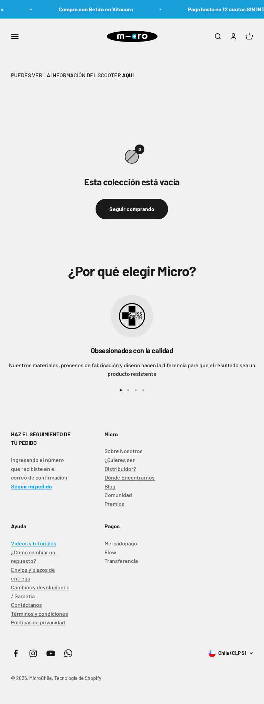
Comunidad (118, 495)
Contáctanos (26, 604)
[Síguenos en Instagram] (33, 653)
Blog (110, 486)
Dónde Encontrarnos (129, 477)
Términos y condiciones (39, 613)
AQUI (127, 75)
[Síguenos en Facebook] (15, 653)
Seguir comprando (131, 209)
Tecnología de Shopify (77, 678)
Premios (114, 503)
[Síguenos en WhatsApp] (68, 653)
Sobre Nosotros (123, 451)
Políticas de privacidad (38, 622)
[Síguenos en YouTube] (50, 653)
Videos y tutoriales (33, 543)
